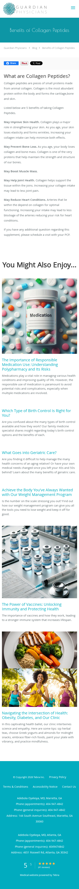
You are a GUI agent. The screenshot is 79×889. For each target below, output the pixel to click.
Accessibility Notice (45, 786)
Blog (34, 48)
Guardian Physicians (15, 48)
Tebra (56, 875)
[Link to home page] (33, 9)
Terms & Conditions (15, 786)
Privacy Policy (57, 777)
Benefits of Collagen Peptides (58, 48)
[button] (73, 7)
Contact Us (69, 786)
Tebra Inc (39, 777)
